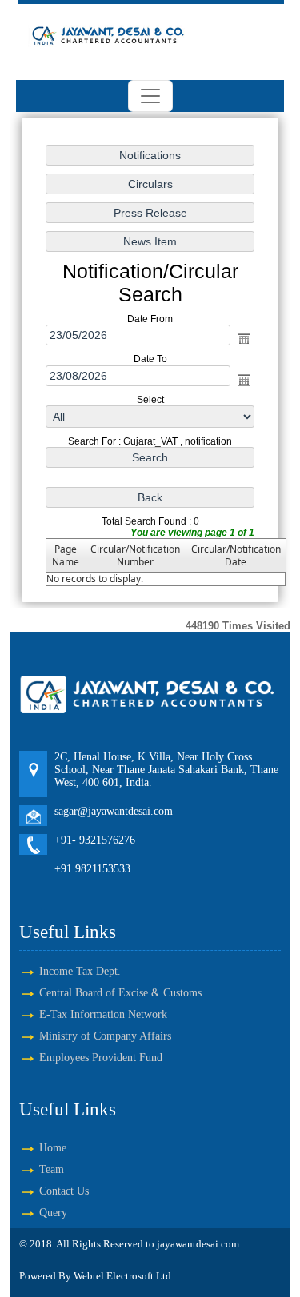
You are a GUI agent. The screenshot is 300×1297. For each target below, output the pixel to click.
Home (52, 1148)
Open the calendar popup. (244, 339)
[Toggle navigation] (150, 96)
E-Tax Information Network (103, 1014)
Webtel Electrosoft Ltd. (124, 1276)
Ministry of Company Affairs (105, 1036)
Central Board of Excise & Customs (120, 993)
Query (53, 1213)
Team (51, 1169)
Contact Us (64, 1191)
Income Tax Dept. (80, 971)
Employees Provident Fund (100, 1058)
